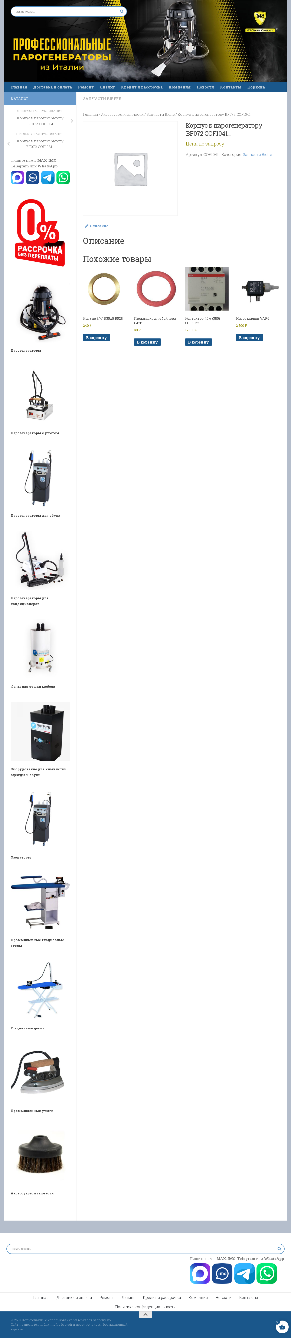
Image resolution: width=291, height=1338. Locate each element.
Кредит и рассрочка (142, 87)
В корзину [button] (96, 337)
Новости (205, 87)
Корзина (256, 87)
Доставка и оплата (52, 87)
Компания (180, 87)
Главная (18, 87)
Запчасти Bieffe (102, 98)
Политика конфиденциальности (145, 1306)
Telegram (20, 166)
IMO (52, 160)
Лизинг (107, 87)
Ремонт (86, 87)
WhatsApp (47, 166)
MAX (42, 160)
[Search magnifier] (122, 11)
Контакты (230, 87)
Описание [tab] (99, 226)
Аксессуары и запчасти (122, 114)
